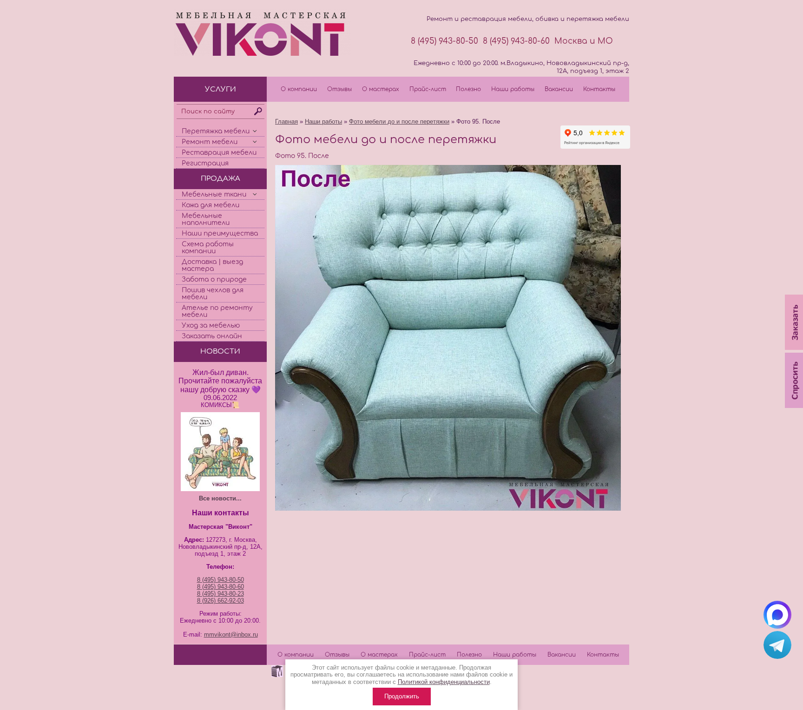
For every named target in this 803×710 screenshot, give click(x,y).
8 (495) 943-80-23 (220, 593)
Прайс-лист (427, 89)
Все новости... (220, 498)
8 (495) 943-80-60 (516, 41)
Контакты (599, 89)
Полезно (468, 89)
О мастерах (380, 89)
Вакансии (559, 89)
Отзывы (339, 89)
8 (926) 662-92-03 (220, 600)
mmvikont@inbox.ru (231, 634)
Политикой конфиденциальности (444, 681)
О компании (299, 89)
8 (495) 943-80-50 (444, 41)
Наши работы (512, 89)
